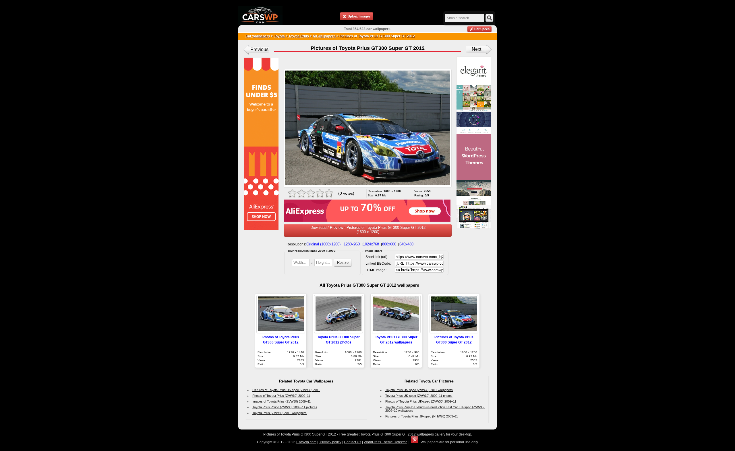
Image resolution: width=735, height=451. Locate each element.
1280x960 (352, 244)
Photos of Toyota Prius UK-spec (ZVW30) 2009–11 (420, 401)
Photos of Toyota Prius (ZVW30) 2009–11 (281, 395)
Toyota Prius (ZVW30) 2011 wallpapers (279, 413)
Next (476, 49)
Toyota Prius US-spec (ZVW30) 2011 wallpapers (419, 390)
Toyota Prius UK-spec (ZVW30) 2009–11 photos (418, 395)
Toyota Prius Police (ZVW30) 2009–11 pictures (284, 407)
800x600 (389, 244)
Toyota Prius (298, 36)
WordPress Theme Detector (385, 442)
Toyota (279, 36)
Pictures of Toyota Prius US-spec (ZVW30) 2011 (286, 390)
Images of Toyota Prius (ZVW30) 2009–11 (281, 401)
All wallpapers (324, 36)
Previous (259, 49)
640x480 (406, 244)
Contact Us (352, 442)
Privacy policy (330, 442)
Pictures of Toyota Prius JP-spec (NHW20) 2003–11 (421, 416)
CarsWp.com (306, 442)
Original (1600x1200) (323, 244)
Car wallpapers (257, 36)
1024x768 (371, 244)
